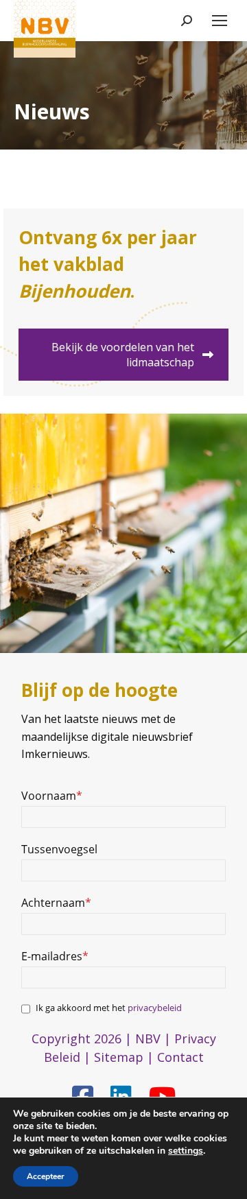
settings (185, 1151)
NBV (148, 1038)
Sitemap (118, 1057)
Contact (180, 1057)
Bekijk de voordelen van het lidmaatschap (122, 355)
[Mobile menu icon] (219, 20)
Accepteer (45, 1176)
